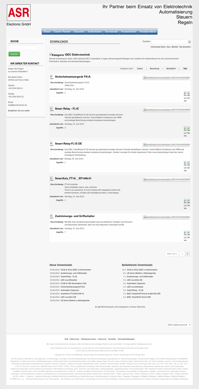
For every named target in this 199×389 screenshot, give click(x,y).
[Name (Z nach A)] (181, 69)
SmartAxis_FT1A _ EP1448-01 (73, 178)
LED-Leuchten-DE (68, 297)
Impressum (102, 339)
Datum (140, 69)
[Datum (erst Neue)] (135, 69)
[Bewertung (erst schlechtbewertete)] (161, 69)
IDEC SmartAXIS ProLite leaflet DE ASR (143, 294)
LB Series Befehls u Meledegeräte (75, 300)
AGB (66, 339)
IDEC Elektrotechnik (77, 54)
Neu (168, 47)
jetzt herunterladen (181, 77)
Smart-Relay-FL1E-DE (68, 143)
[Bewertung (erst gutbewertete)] (148, 69)
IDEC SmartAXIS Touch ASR (139, 297)
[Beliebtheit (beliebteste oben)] (165, 69)
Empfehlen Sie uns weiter (19, 111)
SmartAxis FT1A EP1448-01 (72, 294)
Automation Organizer (70, 290)
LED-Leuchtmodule (69, 280)
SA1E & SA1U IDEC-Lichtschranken (76, 270)
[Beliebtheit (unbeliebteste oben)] (177, 69)
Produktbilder (128, 31)
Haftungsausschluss (88, 339)
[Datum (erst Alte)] (144, 69)
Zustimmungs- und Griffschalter (75, 216)
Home (47, 31)
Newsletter (112, 339)
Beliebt (175, 47)
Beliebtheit (171, 69)
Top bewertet (184, 47)
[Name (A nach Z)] (188, 69)
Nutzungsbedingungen (126, 339)
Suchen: (147, 41)
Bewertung (154, 69)
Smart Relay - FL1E (67, 108)
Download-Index (158, 47)
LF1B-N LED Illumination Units (73, 283)
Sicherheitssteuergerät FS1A (72, 76)
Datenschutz (74, 339)
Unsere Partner (62, 31)
